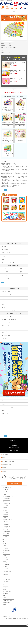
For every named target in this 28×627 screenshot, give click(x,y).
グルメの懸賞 (5, 512)
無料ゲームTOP (6, 291)
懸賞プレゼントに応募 (3, 9)
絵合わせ (4, 561)
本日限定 (22, 203)
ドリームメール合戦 (7, 570)
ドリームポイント (6, 577)
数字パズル (5, 557)
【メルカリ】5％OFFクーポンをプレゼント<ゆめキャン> (12, 284)
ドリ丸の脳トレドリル (7, 571)
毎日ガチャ (6, 211)
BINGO (4, 541)
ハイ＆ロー (5, 566)
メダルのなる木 (6, 564)
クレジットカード (6, 329)
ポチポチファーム (6, 298)
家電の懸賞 (5, 510)
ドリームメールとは (14, 440)
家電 (21, 272)
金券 (7, 272)
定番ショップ (5, 325)
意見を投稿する (14, 483)
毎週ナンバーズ (6, 252)
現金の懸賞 (5, 507)
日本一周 (4, 304)
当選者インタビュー (7, 492)
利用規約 (4, 457)
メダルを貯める (7, 9)
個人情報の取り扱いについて (8, 461)
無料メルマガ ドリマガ (14, 447)
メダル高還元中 (6, 322)
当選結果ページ (10, 163)
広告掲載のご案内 (5, 467)
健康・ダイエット (6, 332)
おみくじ (4, 543)
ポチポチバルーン (6, 301)
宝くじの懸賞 (5, 505)
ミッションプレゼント (7, 316)
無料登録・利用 (6, 335)
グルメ (7, 275)
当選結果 (4, 256)
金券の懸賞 (5, 508)
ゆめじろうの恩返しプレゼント (9, 496)
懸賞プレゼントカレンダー (8, 262)
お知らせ (20, 9)
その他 (7, 278)
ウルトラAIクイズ (6, 294)
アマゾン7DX (5, 559)
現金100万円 (6, 203)
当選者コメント (6, 259)
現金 (21, 268)
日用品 (21, 275)
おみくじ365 (14, 203)
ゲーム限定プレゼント (7, 498)
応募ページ (5, 491)
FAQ (3, 410)
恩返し (14, 211)
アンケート (22, 211)
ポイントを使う (6, 581)
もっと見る (14, 310)
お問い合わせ (5, 413)
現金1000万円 (5, 246)
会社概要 (4, 471)
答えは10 (4, 555)
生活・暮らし (5, 338)
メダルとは (5, 404)
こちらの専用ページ (13, 478)
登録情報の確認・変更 (6, 464)
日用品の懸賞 (5, 514)
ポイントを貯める (6, 579)
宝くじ (7, 268)
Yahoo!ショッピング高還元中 (9, 319)
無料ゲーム (5, 539)
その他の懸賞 (5, 516)
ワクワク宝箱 (5, 568)
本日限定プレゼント (7, 517)
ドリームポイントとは (7, 407)
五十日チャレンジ (6, 500)
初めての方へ (5, 400)
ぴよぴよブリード (6, 307)
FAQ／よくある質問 (14, 450)
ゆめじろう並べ (6, 562)
